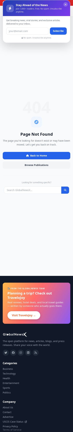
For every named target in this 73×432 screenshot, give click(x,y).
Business (8, 368)
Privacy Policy (10, 426)
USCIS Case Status (13, 421)
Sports (6, 387)
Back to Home (38, 155)
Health (6, 378)
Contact (7, 412)
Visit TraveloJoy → (24, 315)
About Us (8, 407)
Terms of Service (12, 429)
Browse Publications (36, 165)
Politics (7, 392)
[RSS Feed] (36, 353)
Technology (9, 373)
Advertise (8, 416)
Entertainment (11, 383)
